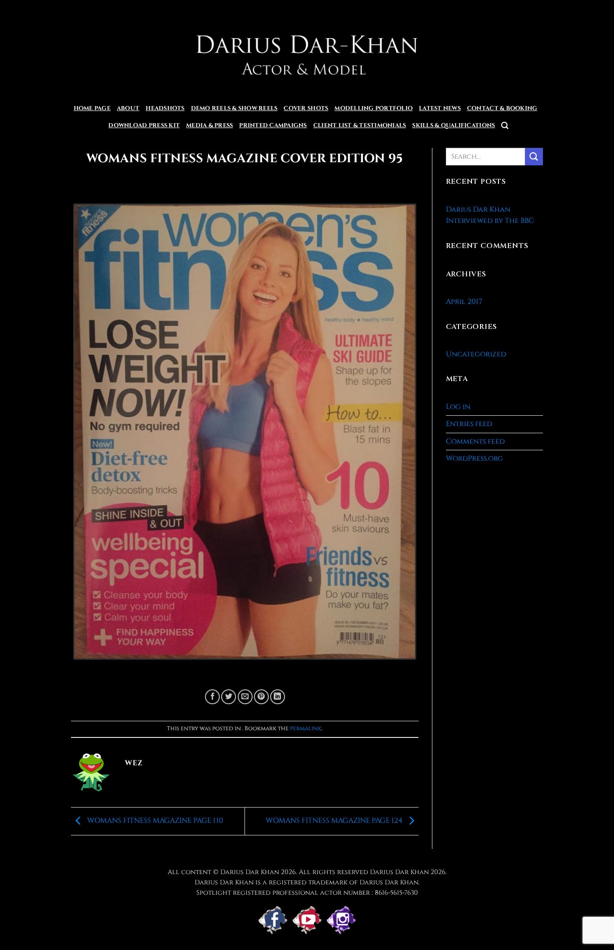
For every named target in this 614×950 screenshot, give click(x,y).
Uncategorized (476, 354)
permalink (305, 728)
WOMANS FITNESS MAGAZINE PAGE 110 (154, 821)
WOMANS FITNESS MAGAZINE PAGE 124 (335, 821)
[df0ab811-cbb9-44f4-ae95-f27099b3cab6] (244, 435)
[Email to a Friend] (245, 696)
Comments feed (475, 441)
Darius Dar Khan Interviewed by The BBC (490, 215)
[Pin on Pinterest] (261, 696)
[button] (504, 125)
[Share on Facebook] (212, 696)
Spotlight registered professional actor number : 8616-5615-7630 (307, 892)
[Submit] (534, 156)
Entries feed (469, 424)
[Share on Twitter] (228, 696)
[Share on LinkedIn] (277, 696)
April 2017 (464, 301)
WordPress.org (474, 458)
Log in (458, 407)
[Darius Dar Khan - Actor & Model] (307, 50)
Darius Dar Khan (399, 872)
